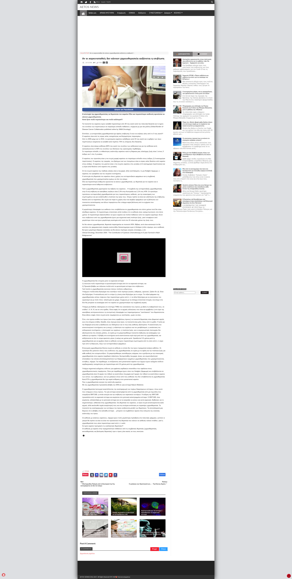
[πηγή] (85, 436)
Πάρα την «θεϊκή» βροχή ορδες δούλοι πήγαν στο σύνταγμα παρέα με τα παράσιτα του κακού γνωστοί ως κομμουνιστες (197, 124)
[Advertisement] (146, 33)
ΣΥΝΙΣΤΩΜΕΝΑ (155, 13)
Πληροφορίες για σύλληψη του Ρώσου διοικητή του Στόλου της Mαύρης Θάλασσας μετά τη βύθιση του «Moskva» (197, 107)
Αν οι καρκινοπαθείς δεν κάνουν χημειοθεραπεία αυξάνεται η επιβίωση (123, 59)
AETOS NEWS (89, 7)
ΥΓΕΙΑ (87, 471)
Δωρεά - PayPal (106, 2)
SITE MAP (113, 577)
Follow (162, 474)
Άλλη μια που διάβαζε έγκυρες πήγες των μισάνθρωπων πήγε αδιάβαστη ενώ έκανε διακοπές (196, 154)
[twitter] (86, 1)
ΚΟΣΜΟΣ (177, 13)
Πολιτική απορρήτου (123, 577)
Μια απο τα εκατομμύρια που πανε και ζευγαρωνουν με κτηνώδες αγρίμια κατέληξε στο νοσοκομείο (197, 170)
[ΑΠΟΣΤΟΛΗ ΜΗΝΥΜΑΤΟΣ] (82, 1)
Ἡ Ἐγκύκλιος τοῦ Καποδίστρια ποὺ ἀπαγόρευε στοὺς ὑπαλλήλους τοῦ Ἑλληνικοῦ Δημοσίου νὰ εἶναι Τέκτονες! (197, 201)
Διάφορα (167, 13)
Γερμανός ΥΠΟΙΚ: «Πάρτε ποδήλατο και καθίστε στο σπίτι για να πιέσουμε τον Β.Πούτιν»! (195, 77)
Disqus (163, 549)
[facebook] (90, 1)
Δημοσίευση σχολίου (87, 553)
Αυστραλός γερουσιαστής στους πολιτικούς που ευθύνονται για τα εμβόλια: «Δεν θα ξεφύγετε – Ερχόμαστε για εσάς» (196, 61)
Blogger (154, 549)
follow (98, 2)
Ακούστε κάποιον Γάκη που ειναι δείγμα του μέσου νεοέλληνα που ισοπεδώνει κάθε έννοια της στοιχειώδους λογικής (197, 187)
